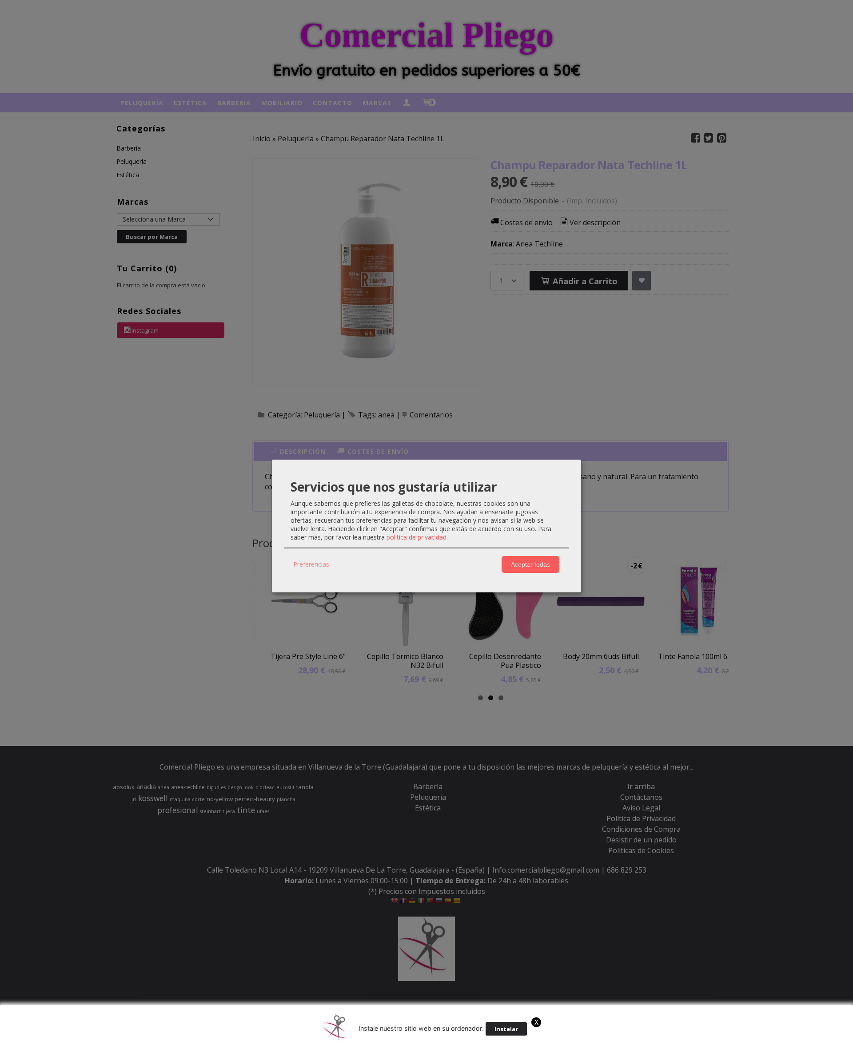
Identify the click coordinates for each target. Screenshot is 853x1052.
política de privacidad (416, 537)
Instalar (506, 1029)
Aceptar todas (530, 564)
